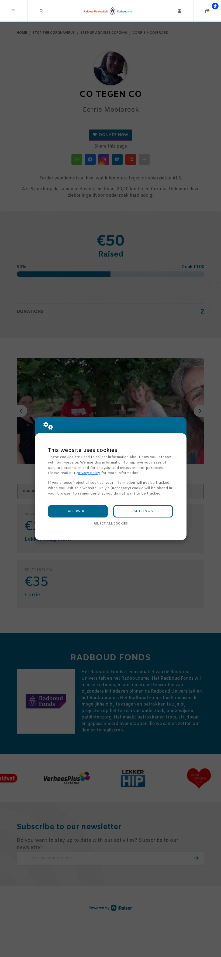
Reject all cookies (111, 524)
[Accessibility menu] (215, 6)
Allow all (78, 511)
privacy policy (88, 473)
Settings (143, 511)
